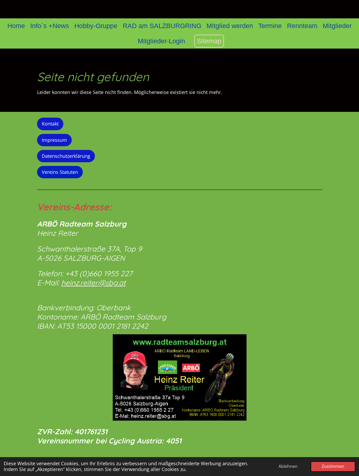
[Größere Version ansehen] (180, 377)
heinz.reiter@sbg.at (93, 282)
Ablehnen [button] (288, 466)
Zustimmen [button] (333, 466)
